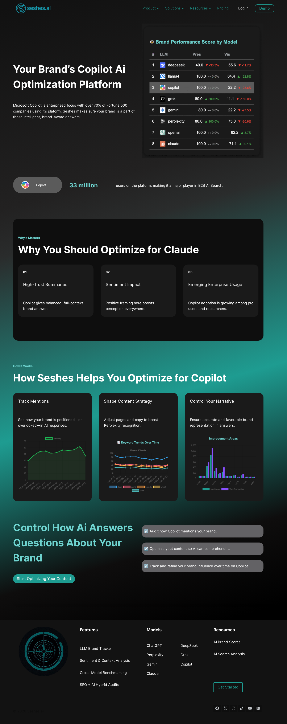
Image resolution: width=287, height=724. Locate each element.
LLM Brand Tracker (96, 648)
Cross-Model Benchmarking (103, 673)
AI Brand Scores (227, 642)
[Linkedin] (258, 708)
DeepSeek (189, 645)
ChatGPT (154, 645)
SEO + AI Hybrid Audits (99, 685)
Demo (264, 8)
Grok (184, 655)
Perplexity (155, 655)
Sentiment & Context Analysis (105, 660)
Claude (153, 673)
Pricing (223, 8)
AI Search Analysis (229, 654)
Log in (243, 8)
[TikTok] (241, 708)
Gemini (152, 664)
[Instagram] (233, 708)
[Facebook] (217, 708)
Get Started (228, 687)
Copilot (186, 664)
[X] (225, 708)
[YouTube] (249, 708)
